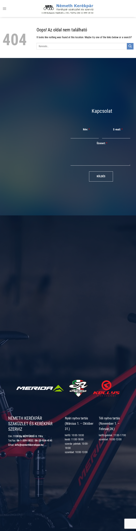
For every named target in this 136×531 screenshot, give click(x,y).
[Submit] (130, 46)
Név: (86, 129)
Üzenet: (102, 143)
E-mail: (118, 129)
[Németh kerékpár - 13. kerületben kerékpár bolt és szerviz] (67, 8)
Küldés (101, 176)
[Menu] (4, 8)
